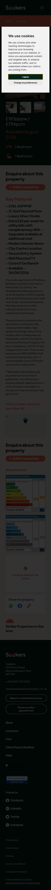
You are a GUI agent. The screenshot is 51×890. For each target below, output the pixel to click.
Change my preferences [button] (25, 82)
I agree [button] (25, 77)
